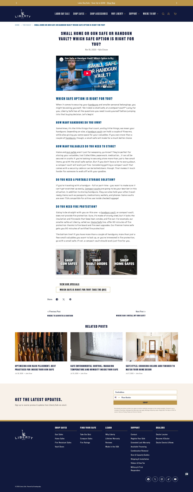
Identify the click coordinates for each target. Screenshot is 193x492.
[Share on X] (63, 299)
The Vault (27, 25)
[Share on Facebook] (57, 299)
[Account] (168, 13)
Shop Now (111, 3)
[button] (16, 3)
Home (17, 25)
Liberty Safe (23, 486)
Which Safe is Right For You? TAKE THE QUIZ (83, 289)
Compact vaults (93, 188)
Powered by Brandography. (34, 486)
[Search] (163, 13)
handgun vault (95, 131)
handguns (93, 104)
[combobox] (117, 397)
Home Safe (96, 222)
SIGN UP (145, 402)
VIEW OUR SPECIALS (69, 284)
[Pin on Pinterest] (70, 299)
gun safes (71, 152)
